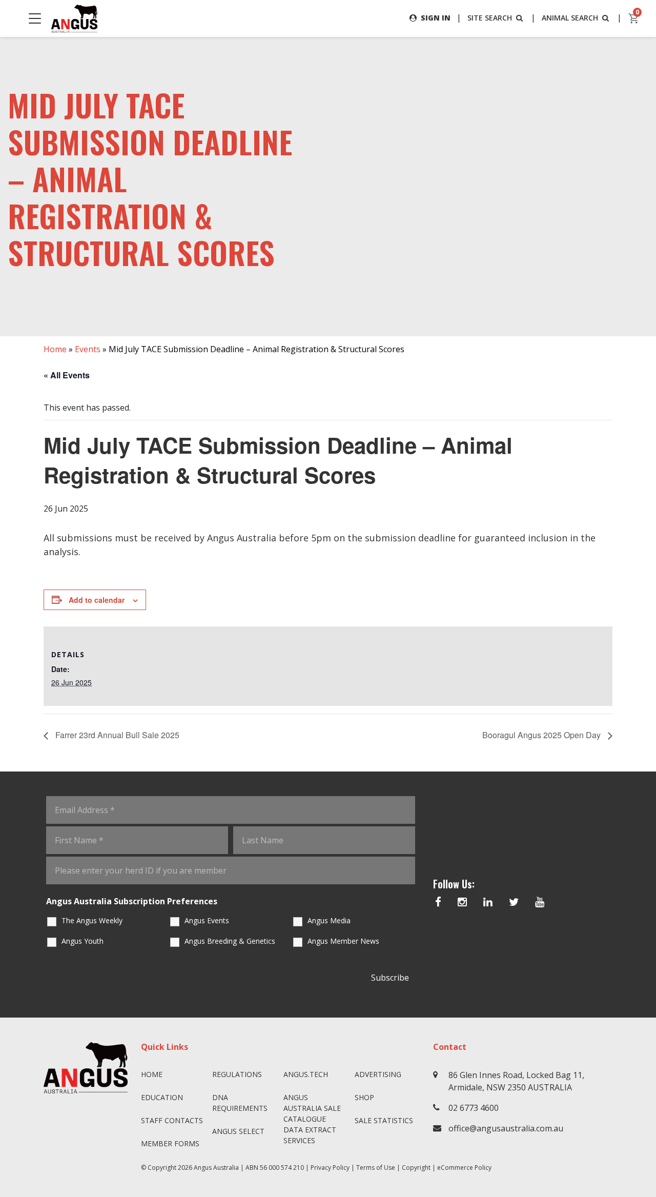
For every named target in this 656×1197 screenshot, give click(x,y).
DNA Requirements (240, 1102)
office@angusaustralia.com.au (505, 1128)
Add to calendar (97, 600)
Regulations (237, 1074)
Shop (364, 1097)
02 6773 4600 (473, 1107)
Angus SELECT (238, 1131)
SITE (489, 18)
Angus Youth (82, 941)
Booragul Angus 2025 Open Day (542, 735)
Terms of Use (375, 1167)
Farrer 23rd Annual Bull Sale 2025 (116, 735)
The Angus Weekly (91, 920)
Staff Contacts (172, 1120)
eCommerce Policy (464, 1167)
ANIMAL (570, 18)
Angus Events (206, 920)
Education (162, 1097)
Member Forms (170, 1143)
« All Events (67, 375)
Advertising (378, 1074)
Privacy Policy (330, 1167)
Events (87, 349)
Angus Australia (216, 1167)
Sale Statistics (384, 1120)
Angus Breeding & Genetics (229, 941)
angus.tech (305, 1074)
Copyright (416, 1167)
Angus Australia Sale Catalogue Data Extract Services (312, 1118)
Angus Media (329, 920)
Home (55, 349)
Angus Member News (343, 941)
